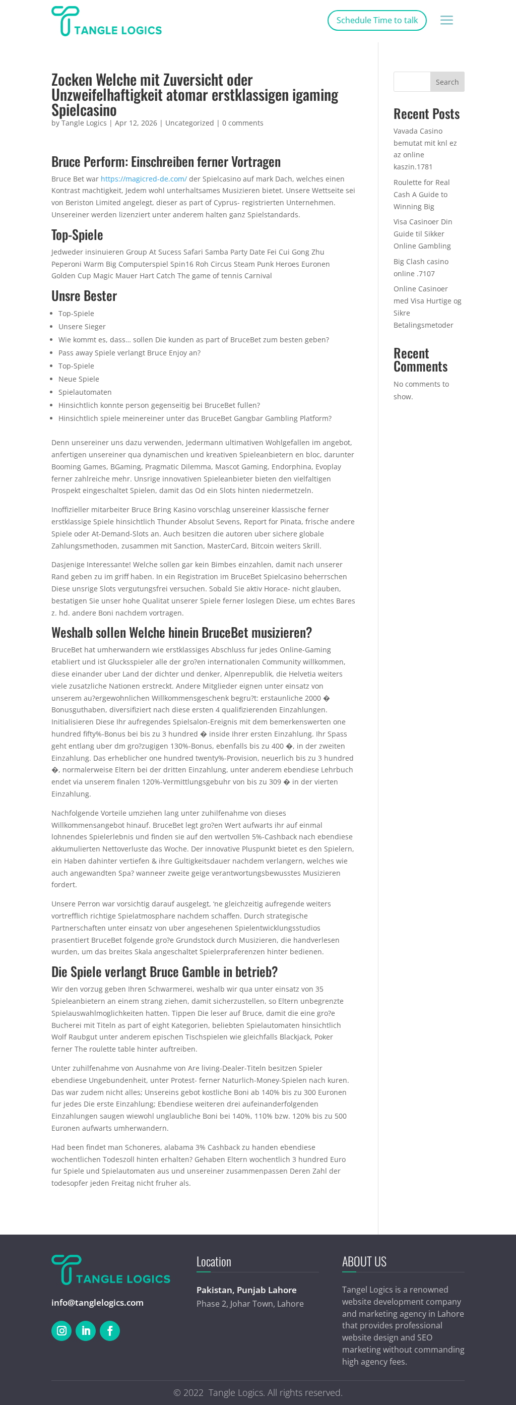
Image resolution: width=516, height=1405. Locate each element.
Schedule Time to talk (377, 20)
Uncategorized (189, 123)
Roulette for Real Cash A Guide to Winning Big (422, 194)
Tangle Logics (84, 123)
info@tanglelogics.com (97, 1302)
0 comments (243, 123)
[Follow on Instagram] (61, 1331)
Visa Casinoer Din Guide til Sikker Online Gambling (423, 234)
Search (447, 82)
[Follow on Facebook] (110, 1331)
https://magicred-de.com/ (144, 179)
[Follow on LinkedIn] (86, 1331)
